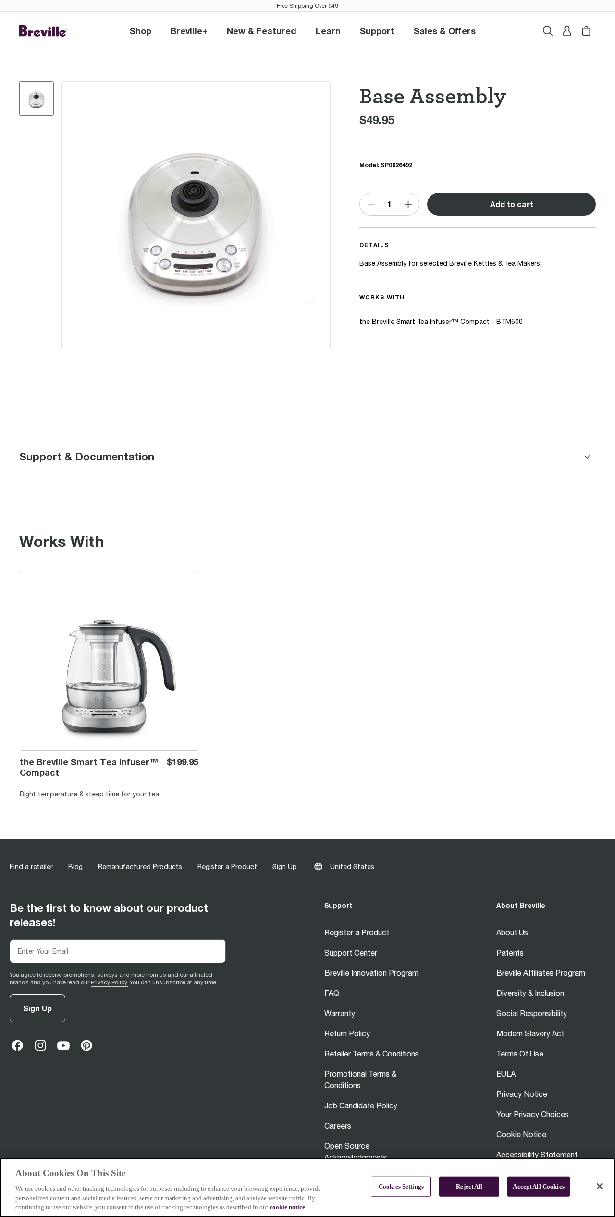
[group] (36, 98)
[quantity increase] (408, 204)
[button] (189, 31)
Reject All (469, 1186)
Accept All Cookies (538, 1186)
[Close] (599, 1186)
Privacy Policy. (109, 982)
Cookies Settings (401, 1186)
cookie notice (287, 1207)
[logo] (43, 31)
